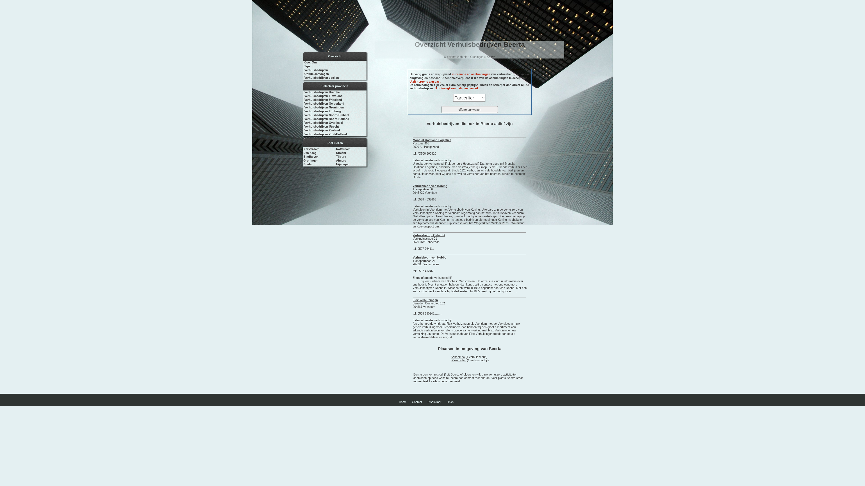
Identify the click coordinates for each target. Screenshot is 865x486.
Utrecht (341, 153)
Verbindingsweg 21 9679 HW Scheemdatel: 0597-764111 (429, 242)
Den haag (309, 153)
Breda (307, 164)
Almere (341, 160)
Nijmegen (342, 164)
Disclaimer (434, 402)
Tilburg (341, 156)
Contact (417, 402)
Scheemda (458, 357)
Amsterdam (311, 149)
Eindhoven (311, 156)
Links (450, 402)
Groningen (310, 160)
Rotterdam (343, 149)
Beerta (491, 56)
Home (403, 402)
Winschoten (458, 360)
